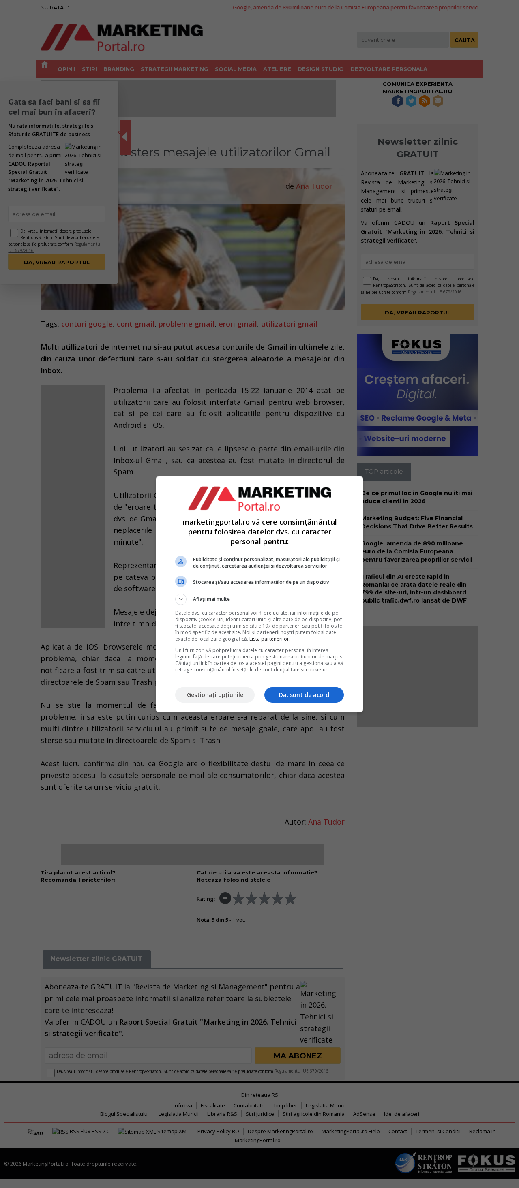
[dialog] (259, 594)
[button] (259, 599)
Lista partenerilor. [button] (269, 638)
